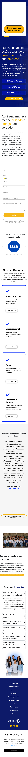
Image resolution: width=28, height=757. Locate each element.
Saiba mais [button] (14, 745)
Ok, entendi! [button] (14, 750)
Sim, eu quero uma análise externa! (14, 29)
